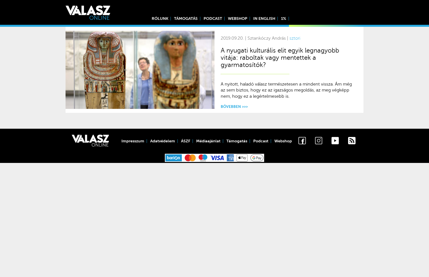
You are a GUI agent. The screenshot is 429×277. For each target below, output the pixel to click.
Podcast (213, 18)
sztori (294, 38)
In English (264, 18)
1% (283, 18)
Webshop (237, 18)
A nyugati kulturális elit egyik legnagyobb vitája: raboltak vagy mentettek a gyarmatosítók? (280, 57)
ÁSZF (185, 141)
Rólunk (160, 18)
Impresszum (132, 141)
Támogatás (186, 18)
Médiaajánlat (208, 141)
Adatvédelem (162, 141)
